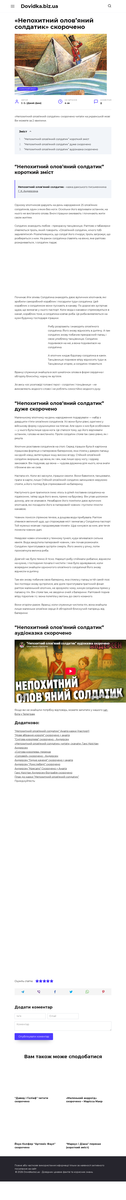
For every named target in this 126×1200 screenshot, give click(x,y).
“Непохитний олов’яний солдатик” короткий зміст (56, 139)
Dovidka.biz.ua (39, 6)
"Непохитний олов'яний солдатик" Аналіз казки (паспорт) (52, 731)
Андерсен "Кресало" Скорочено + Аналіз (41, 768)
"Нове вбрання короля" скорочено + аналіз (42, 735)
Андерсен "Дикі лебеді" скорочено (37, 764)
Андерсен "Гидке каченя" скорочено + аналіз (44, 760)
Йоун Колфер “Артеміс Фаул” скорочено (35, 1145)
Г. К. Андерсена (28, 191)
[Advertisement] (63, 270)
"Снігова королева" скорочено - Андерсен (42, 739)
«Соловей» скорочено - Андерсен (36, 756)
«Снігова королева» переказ (33, 751)
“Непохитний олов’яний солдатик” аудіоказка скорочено (61, 149)
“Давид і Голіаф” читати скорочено (31, 1099)
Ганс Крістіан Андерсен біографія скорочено (43, 772)
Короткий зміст (27, 89)
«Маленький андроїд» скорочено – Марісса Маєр (84, 1099)
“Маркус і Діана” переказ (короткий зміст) (83, 1145)
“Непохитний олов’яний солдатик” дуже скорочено (57, 144)
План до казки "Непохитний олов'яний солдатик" (47, 776)
